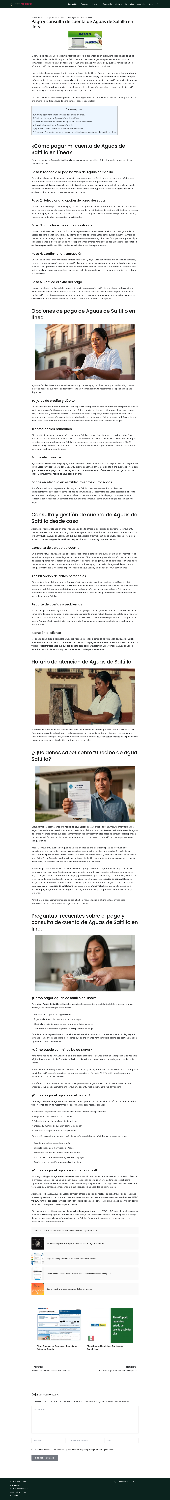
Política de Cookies (18, 1482)
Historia (95, 4)
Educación (72, 4)
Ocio (151, 4)
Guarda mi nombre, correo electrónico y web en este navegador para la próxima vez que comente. (75, 1449)
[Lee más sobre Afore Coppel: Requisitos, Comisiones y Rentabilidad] (110, 1324)
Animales (141, 4)
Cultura (118, 4)
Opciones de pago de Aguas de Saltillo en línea (56, 118)
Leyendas (129, 4)
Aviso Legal (15, 1485)
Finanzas (84, 4)
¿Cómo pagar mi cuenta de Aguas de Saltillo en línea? (59, 114)
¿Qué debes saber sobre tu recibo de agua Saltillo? (58, 128)
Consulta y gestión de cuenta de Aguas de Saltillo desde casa (62, 121)
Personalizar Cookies (18, 1492)
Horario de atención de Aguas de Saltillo (53, 125)
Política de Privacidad (19, 1489)
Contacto (14, 1496)
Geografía (107, 4)
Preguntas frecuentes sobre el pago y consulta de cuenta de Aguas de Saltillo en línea (74, 132)
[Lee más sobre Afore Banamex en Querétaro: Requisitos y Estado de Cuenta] (60, 1324)
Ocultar (80, 109)
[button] (158, 4)
